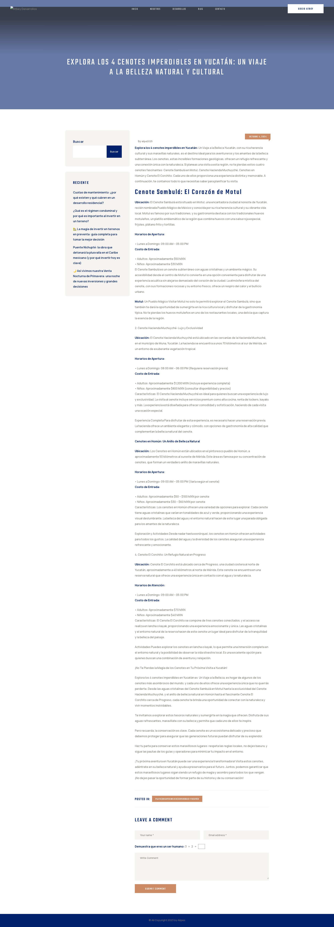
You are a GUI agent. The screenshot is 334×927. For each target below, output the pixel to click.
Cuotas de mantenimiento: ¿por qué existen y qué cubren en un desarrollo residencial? (94, 197)
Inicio (135, 9)
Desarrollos (179, 9)
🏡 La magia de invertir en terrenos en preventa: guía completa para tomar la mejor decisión (96, 234)
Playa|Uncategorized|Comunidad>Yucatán (177, 799)
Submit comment (155, 889)
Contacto (220, 9)
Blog (200, 9)
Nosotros (155, 9)
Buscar (78, 141)
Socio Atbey (305, 9)
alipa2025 (147, 141)
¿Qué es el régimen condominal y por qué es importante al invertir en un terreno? (96, 216)
